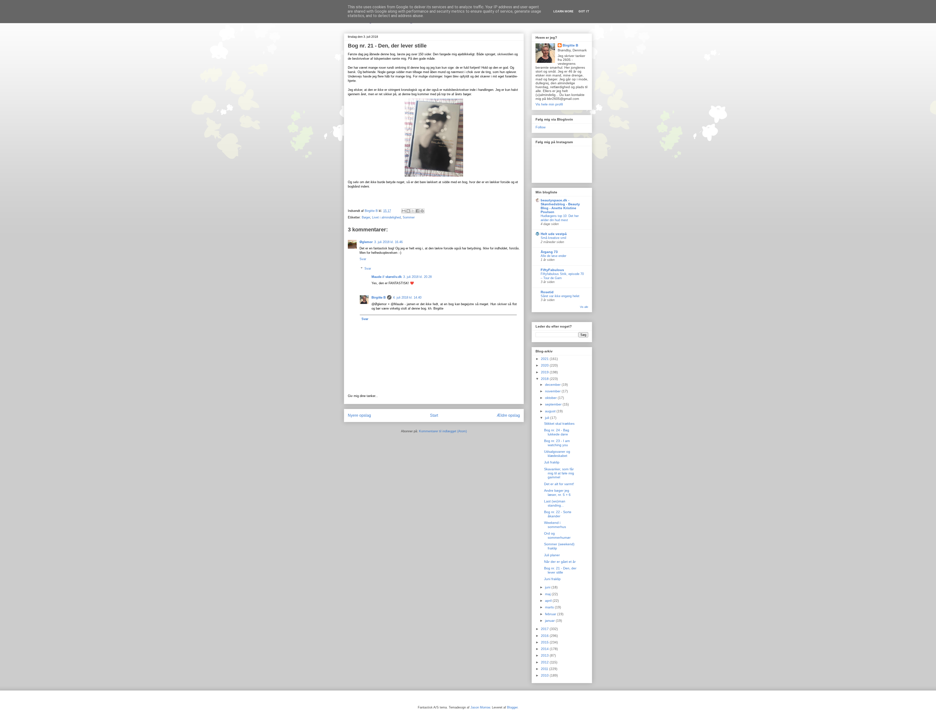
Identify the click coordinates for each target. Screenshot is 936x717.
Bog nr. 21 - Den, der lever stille (560, 570)
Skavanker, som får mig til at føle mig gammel (559, 473)
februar (551, 614)
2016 (545, 636)
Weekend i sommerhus (555, 525)
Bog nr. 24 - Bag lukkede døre (556, 432)
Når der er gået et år (560, 562)
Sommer (409, 217)
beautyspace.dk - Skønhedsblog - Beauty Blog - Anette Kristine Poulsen (560, 206)
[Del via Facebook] (417, 210)
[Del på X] (412, 210)
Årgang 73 (549, 252)
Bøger (366, 217)
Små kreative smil (553, 238)
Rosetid (547, 292)
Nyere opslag (359, 415)
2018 (545, 379)
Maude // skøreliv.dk (386, 277)
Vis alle (584, 306)
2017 (545, 629)
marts (550, 607)
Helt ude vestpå (554, 234)
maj (548, 594)
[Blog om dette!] (408, 210)
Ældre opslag (508, 415)
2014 (545, 649)
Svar (363, 259)
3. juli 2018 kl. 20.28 (417, 277)
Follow (541, 127)
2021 (545, 359)
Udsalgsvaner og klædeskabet (557, 454)
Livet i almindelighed (386, 217)
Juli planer (552, 555)
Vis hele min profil (549, 104)
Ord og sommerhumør (557, 535)
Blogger (512, 707)
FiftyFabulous (552, 270)
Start (434, 415)
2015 (545, 642)
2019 (545, 372)
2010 (545, 675)
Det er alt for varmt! (559, 484)
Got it (583, 11)
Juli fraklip (551, 462)
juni (548, 587)
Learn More (563, 11)
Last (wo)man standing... (554, 503)
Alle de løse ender (553, 256)
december (553, 385)
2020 (545, 365)
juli (547, 418)
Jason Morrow (480, 707)
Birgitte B (378, 297)
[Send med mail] (403, 210)
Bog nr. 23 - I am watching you (557, 443)
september (554, 404)
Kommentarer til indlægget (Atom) (443, 431)
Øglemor (366, 242)
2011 (545, 669)
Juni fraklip (552, 579)
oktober (551, 398)
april (549, 601)
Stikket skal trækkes (559, 423)
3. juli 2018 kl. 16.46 (388, 242)
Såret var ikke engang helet (560, 296)
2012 (545, 662)
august (550, 411)
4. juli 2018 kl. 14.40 (407, 297)
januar (550, 621)
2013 (545, 655)
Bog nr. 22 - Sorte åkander (557, 514)
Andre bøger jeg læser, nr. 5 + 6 (557, 493)
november (553, 391)
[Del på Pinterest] (422, 210)
